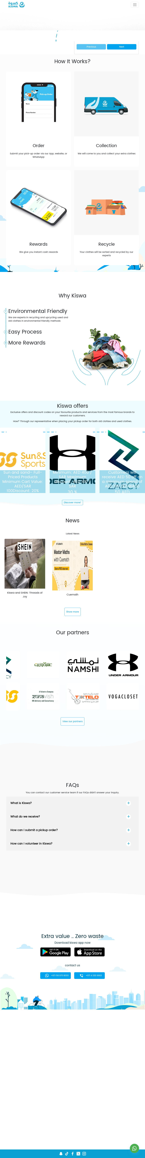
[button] (16, 43)
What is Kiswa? (21, 803)
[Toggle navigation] (135, 5)
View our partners (72, 721)
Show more (72, 612)
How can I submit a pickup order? (34, 830)
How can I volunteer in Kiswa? (31, 843)
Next (121, 47)
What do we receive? (25, 816)
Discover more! (72, 502)
